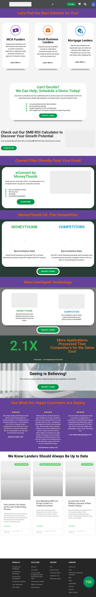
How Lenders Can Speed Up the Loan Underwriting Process (15, 506)
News (70, 580)
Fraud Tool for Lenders (37, 581)
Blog (70, 577)
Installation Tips (54, 576)
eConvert (33, 567)
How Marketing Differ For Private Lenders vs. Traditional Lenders (47, 503)
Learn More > (15, 62)
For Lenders (34, 570)
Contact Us (72, 567)
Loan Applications (17, 584)
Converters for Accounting (16, 573)
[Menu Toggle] (52, 4)
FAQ (51, 567)
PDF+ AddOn (16, 587)
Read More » (7, 526)
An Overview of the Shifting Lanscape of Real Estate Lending (79, 503)
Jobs (70, 570)
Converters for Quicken (19, 581)
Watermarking (35, 587)
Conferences (72, 583)
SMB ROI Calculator (36, 584)
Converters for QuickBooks (16, 568)
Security (71, 589)
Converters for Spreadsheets (16, 577)
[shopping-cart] (79, 4)
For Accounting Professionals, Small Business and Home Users (37, 575)
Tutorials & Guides (55, 573)
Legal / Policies (73, 592)
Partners (71, 586)
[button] (85, 4)
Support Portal (54, 570)
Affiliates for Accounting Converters (76, 574)
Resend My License (55, 579)
